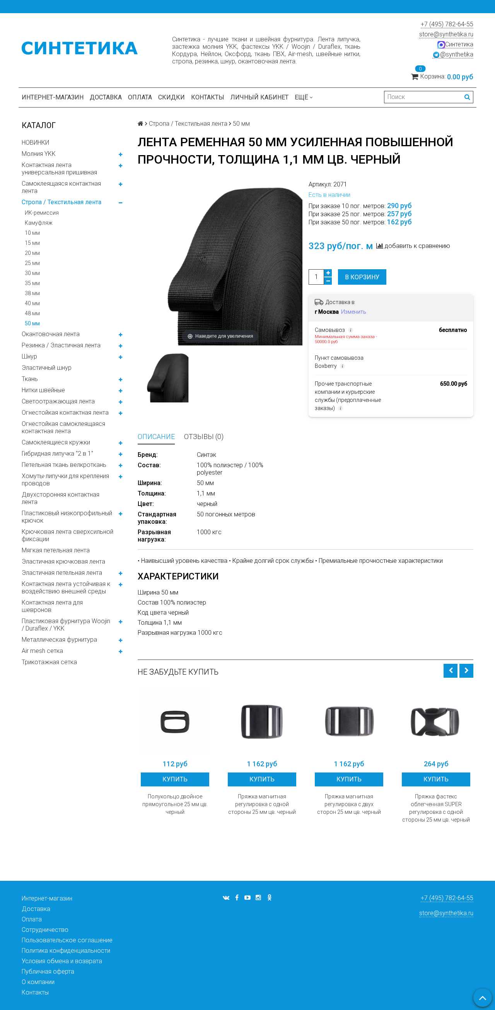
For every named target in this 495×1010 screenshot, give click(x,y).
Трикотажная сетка (49, 662)
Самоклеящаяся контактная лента (61, 187)
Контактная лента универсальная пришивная (59, 168)
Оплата (140, 97)
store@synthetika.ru (446, 34)
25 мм (32, 263)
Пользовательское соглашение (67, 940)
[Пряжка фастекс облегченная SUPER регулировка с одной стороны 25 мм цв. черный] (436, 721)
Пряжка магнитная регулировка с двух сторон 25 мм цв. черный (349, 804)
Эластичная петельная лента (62, 572)
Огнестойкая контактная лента (65, 412)
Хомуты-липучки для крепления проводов (65, 479)
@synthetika (456, 54)
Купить (175, 779)
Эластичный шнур (47, 367)
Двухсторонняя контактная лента (60, 498)
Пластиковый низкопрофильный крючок (67, 516)
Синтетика (459, 44)
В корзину (362, 277)
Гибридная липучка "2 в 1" (57, 453)
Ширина (149, 592)
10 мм (32, 233)
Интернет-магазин (53, 97)
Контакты (207, 97)
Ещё (301, 97)
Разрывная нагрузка (168, 632)
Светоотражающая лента (58, 401)
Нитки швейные (43, 390)
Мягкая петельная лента (56, 550)
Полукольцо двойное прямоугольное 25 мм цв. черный (175, 804)
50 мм (32, 323)
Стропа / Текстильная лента (61, 202)
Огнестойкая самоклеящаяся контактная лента (63, 427)
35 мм (32, 283)
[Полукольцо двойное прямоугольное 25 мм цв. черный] (175, 721)
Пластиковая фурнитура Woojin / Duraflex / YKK (66, 624)
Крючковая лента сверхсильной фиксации (67, 535)
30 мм (32, 273)
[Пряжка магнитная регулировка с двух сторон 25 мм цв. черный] (349, 721)
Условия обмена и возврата (62, 961)
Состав (149, 602)
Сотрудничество (45, 929)
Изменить (353, 312)
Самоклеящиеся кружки (56, 442)
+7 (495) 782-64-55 (447, 24)
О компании (38, 982)
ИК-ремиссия (42, 213)
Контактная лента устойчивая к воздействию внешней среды (66, 587)
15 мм (32, 243)
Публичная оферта (48, 971)
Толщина (151, 622)
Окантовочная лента (51, 334)
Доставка (106, 97)
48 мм (32, 313)
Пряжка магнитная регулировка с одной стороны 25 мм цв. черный (262, 804)
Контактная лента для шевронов (52, 606)
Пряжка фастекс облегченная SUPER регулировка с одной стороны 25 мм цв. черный (436, 808)
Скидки (171, 97)
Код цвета (153, 612)
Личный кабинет (259, 97)
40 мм (32, 303)
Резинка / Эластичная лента (61, 345)
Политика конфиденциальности (66, 950)
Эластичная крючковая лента (63, 561)
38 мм (32, 293)
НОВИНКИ (35, 142)
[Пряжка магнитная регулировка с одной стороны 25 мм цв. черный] (262, 721)
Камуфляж (39, 223)
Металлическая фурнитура (59, 639)
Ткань (30, 379)
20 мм (32, 253)
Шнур (29, 356)
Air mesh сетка (42, 651)
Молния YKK (39, 153)
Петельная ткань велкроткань (64, 464)
